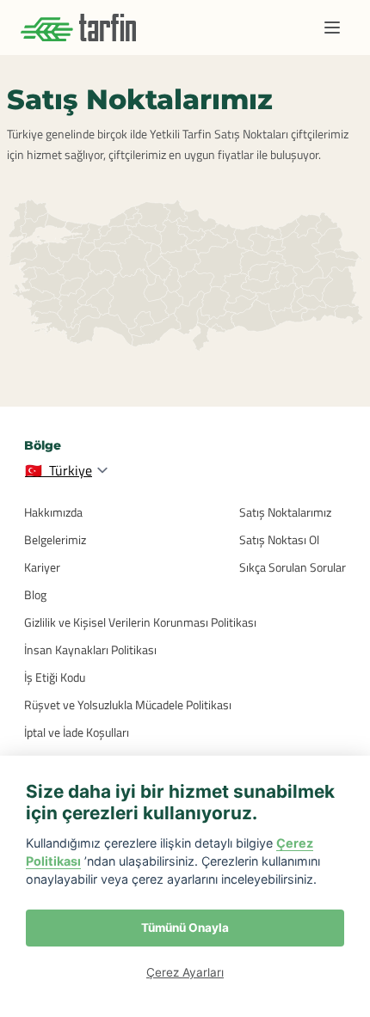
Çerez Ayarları (185, 972)
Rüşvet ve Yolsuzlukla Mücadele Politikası (127, 704)
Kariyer (42, 567)
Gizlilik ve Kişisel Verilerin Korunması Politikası (140, 622)
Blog (35, 594)
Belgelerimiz (55, 539)
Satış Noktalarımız (285, 512)
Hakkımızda (53, 512)
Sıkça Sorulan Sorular (292, 567)
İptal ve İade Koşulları (76, 732)
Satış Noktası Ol (279, 539)
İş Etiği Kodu (54, 677)
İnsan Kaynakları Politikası (90, 649)
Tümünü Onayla (185, 927)
